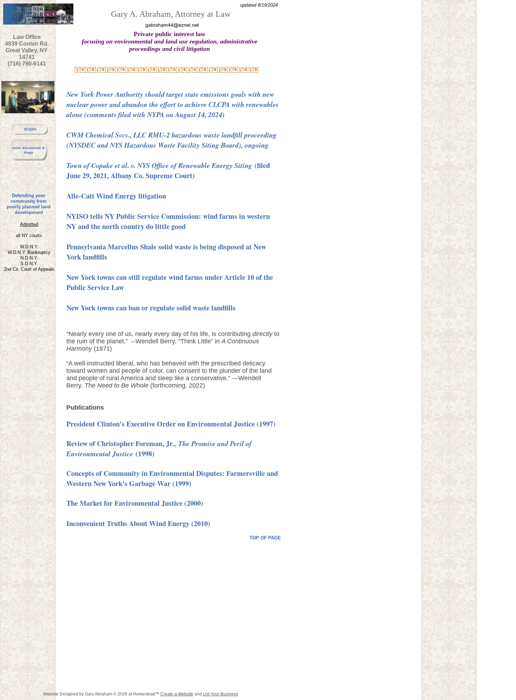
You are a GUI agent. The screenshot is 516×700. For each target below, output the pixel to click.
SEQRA (30, 129)
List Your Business (220, 694)
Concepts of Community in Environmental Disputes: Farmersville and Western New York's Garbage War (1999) (172, 478)
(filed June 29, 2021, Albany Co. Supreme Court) (168, 170)
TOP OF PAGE (265, 537)
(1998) (143, 454)
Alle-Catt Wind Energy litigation (116, 196)
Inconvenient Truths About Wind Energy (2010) (138, 523)
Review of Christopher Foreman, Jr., (122, 443)
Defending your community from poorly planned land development (29, 204)
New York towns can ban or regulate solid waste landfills (151, 308)
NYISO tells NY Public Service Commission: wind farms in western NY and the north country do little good (168, 221)
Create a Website (176, 694)
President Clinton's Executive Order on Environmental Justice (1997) (171, 424)
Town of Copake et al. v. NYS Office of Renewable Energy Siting (159, 165)
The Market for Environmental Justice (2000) (134, 503)
